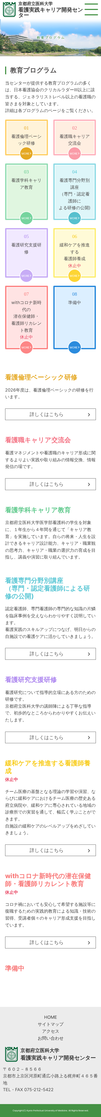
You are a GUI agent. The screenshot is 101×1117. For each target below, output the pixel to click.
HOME (50, 1017)
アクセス (50, 1031)
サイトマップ (51, 1024)
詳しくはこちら (47, 414)
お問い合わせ (51, 1038)
